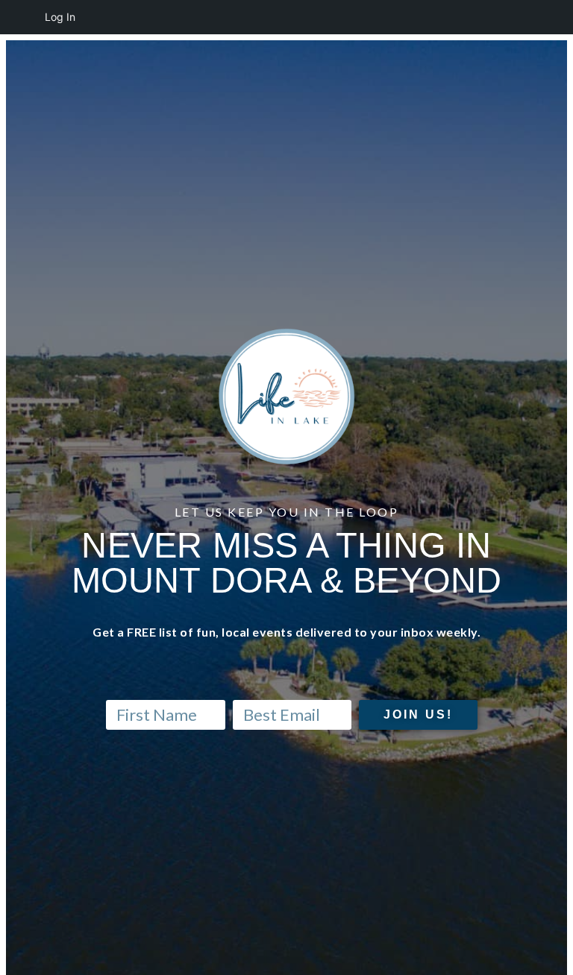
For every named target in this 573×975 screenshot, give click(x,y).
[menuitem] (19, 17)
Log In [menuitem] (60, 16)
